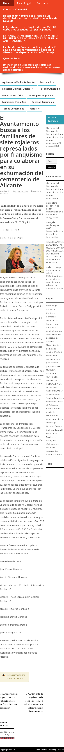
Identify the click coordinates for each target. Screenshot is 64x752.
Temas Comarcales (13, 108)
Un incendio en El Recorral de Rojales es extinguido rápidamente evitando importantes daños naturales (31, 67)
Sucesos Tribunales (43, 101)
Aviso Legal (24, 3)
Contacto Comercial (15, 9)
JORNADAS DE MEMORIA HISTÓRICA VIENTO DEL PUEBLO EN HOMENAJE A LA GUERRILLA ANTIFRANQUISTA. (30, 38)
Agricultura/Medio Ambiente (18, 82)
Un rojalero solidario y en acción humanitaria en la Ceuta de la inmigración (54, 210)
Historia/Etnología (49, 88)
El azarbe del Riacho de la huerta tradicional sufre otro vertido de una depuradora (55, 135)
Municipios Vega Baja (41, 95)
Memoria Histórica (12, 95)
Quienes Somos (12, 58)
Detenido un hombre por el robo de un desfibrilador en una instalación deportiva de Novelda (30, 18)
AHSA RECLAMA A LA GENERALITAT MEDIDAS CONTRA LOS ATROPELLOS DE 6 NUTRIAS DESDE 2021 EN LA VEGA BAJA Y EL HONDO (55, 252)
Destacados (47, 82)
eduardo (6, 191)
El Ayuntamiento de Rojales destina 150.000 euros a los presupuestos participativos (29, 28)
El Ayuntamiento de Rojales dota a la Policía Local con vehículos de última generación (9, 701)
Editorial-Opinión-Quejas (16, 88)
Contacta (42, 3)
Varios (33, 108)
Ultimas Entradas (53, 119)
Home (6, 3)
